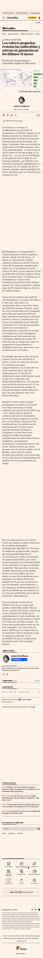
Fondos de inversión (26, 34)
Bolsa (4, 34)
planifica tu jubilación (8, 875)
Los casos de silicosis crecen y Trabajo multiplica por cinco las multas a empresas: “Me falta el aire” (20, 798)
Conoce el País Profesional (21, 892)
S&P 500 (19, 13)
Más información (7, 702)
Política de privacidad (10, 938)
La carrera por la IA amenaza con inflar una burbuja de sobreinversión (21, 812)
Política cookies (19, 936)
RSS (30, 938)
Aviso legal (12, 936)
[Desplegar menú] (3, 17)
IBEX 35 (4, 692)
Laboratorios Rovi (24, 692)
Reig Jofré (12, 692)
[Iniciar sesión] (39, 18)
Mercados (8, 28)
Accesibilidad (20, 938)
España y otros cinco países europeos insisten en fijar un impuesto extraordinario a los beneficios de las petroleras (21, 789)
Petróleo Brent (35, 13)
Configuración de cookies (32, 936)
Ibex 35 (5, 13)
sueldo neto (34, 866)
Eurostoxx (11, 833)
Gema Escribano (21, 106)
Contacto (5, 936)
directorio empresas (34, 874)
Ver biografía (16, 659)
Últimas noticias (9, 783)
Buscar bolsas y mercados (12, 823)
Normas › (38, 681)
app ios (21, 883)
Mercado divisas (13, 34)
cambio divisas (21, 874)
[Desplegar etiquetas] (39, 691)
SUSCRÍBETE (32, 17)
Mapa (26, 938)
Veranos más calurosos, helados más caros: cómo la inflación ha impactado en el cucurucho (21, 806)
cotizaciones (8, 883)
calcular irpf (9, 866)
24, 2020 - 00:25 (21, 109)
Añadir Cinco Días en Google (14, 121)
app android (34, 883)
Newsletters (35, 938)
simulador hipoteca (21, 866)
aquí (33, 707)
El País (38, 22)
